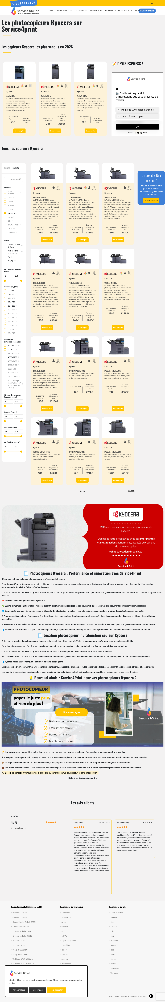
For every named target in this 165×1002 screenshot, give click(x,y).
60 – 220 (11, 290)
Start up (64, 954)
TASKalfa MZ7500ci (75, 197)
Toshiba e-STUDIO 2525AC (23, 964)
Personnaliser (19, 990)
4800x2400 (12, 361)
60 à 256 (11, 302)
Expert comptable (68, 941)
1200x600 (12, 373)
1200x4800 (12, 353)
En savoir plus (19, 131)
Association (66, 917)
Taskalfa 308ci (10, 96)
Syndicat (64, 959)
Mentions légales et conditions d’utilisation (130, 996)
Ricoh (10, 198)
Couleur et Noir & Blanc (14, 246)
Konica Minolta (11, 192)
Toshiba (11, 205)
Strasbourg (114, 968)
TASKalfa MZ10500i (39, 197)
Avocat (64, 922)
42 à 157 (11, 298)
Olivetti (11, 229)
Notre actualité (125, 11)
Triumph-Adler (13, 225)
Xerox (10, 217)
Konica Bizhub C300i (21, 927)
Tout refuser (37, 990)
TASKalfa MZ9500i (39, 371)
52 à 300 (11, 294)
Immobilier (65, 945)
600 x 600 (12, 369)
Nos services (110, 11)
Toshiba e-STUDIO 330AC (23, 959)
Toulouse (114, 973)
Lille (112, 931)
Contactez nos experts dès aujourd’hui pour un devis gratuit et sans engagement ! (51, 773)
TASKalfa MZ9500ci (110, 283)
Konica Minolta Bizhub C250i (24, 922)
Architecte (65, 913)
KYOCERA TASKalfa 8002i (112, 452)
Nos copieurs (81, 11)
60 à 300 (11, 325)
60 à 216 (11, 329)
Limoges (113, 927)
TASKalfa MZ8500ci (75, 283)
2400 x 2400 (13, 377)
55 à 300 (11, 321)
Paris (112, 954)
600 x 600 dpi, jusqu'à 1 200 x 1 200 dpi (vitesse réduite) (14, 384)
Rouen (113, 964)
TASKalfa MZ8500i (39, 283)
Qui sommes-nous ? (65, 11)
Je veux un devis (151, 200)
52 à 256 (11, 310)
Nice (112, 950)
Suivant (131, 491)
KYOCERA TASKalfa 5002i (112, 371)
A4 (9, 257)
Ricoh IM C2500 (19, 945)
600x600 (11, 349)
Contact (138, 11)
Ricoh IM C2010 (19, 941)
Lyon (112, 936)
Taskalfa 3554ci (82, 96)
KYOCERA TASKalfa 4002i (41, 452)
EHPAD (64, 936)
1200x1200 (12, 346)
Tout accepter (56, 990)
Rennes (113, 959)
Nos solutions (95, 11)
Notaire (64, 950)
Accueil (51, 11)
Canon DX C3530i (20, 913)
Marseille (114, 941)
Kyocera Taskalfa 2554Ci (22, 931)
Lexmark (11, 233)
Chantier (64, 927)
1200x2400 (12, 365)
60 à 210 (11, 333)
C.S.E (63, 931)
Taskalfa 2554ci (46, 96)
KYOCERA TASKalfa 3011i (77, 452)
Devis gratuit (147, 11)
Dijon (112, 922)
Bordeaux (114, 917)
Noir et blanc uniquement (13, 252)
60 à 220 (11, 306)
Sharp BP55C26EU (20, 954)
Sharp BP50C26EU (20, 950)
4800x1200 (12, 357)
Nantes (113, 945)
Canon (10, 201)
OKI (9, 221)
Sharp (10, 209)
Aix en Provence (116, 913)
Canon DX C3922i (20, 917)
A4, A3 (10, 261)
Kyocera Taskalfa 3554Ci (22, 936)
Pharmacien (66, 964)
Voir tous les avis (18, 828)
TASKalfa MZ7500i (110, 197)
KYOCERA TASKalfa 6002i (77, 371)
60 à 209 (11, 314)
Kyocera (11, 213)
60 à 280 (11, 317)
